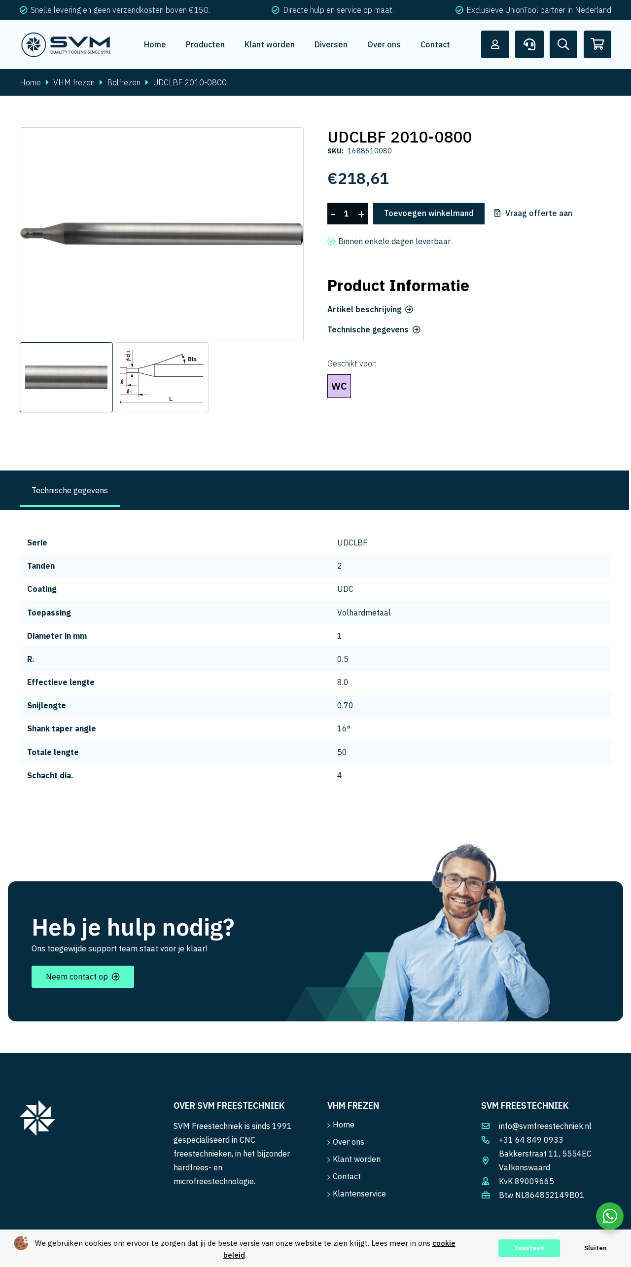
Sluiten (595, 1248)
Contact (347, 1176)
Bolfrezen (123, 82)
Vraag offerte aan (538, 213)
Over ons (348, 1142)
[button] (288, 143)
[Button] (495, 44)
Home (30, 82)
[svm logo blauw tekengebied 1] (66, 44)
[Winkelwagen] (597, 44)
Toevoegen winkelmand (429, 213)
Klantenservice (359, 1193)
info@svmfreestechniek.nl (545, 1126)
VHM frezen (74, 82)
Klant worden (357, 1159)
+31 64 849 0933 (531, 1140)
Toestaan (529, 1248)
